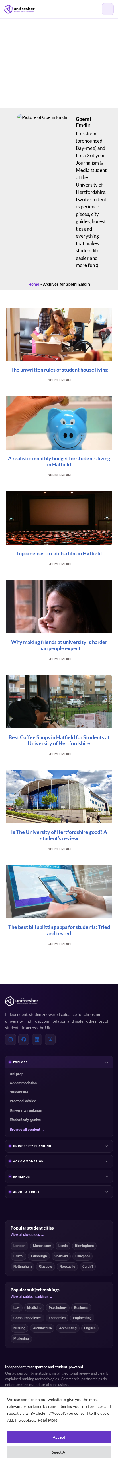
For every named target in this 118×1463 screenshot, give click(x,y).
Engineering (82, 1318)
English (90, 1328)
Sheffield (61, 1256)
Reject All (59, 1452)
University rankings (26, 1110)
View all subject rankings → (32, 1297)
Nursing (19, 1328)
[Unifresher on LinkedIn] (37, 1039)
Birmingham (84, 1246)
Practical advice (23, 1101)
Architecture (42, 1328)
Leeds (63, 1246)
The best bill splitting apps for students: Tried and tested (59, 930)
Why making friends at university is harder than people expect (59, 645)
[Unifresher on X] (50, 1039)
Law (16, 1308)
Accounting (68, 1328)
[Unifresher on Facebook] (23, 1039)
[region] (59, 1425)
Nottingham (22, 1267)
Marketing (21, 1339)
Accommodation (23, 1083)
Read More (48, 1420)
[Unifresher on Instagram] (10, 1039)
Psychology (58, 1308)
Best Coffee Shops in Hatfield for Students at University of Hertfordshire (59, 740)
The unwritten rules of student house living (59, 369)
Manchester (42, 1246)
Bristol (18, 1256)
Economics (57, 1318)
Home (33, 284)
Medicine (34, 1308)
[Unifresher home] (21, 1001)
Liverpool (82, 1256)
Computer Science (27, 1318)
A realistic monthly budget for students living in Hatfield (59, 461)
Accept (59, 1437)
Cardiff (87, 1267)
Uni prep (16, 1074)
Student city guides (25, 1119)
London (19, 1246)
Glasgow (45, 1267)
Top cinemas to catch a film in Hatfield (59, 553)
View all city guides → (27, 1235)
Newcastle (67, 1267)
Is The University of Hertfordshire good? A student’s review (59, 835)
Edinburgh (39, 1256)
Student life (19, 1092)
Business (81, 1308)
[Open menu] (108, 9)
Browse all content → (27, 1129)
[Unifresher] (19, 9)
